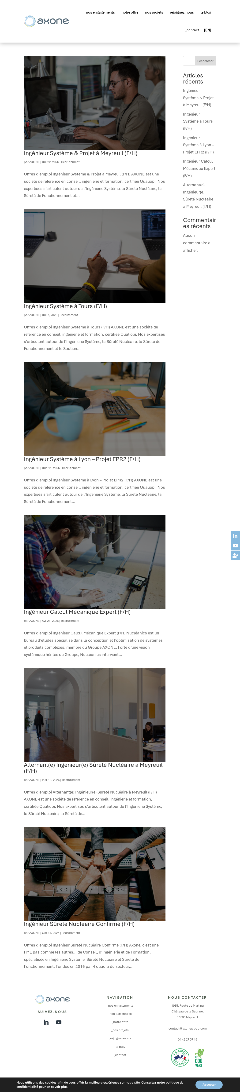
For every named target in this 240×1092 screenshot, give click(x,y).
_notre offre (129, 12)
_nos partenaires (120, 1014)
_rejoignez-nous (181, 12)
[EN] (207, 30)
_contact (192, 30)
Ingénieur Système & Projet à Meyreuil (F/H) (81, 153)
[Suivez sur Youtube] (58, 1022)
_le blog (205, 12)
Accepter (209, 1084)
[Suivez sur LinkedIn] (46, 1022)
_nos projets (153, 12)
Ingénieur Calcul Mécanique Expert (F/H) (77, 611)
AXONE (34, 162)
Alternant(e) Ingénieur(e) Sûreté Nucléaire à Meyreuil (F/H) (93, 768)
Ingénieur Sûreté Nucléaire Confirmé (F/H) (79, 924)
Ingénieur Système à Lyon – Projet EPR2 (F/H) (82, 459)
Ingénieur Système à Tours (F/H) (65, 306)
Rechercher (205, 61)
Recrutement (70, 162)
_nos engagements (99, 12)
